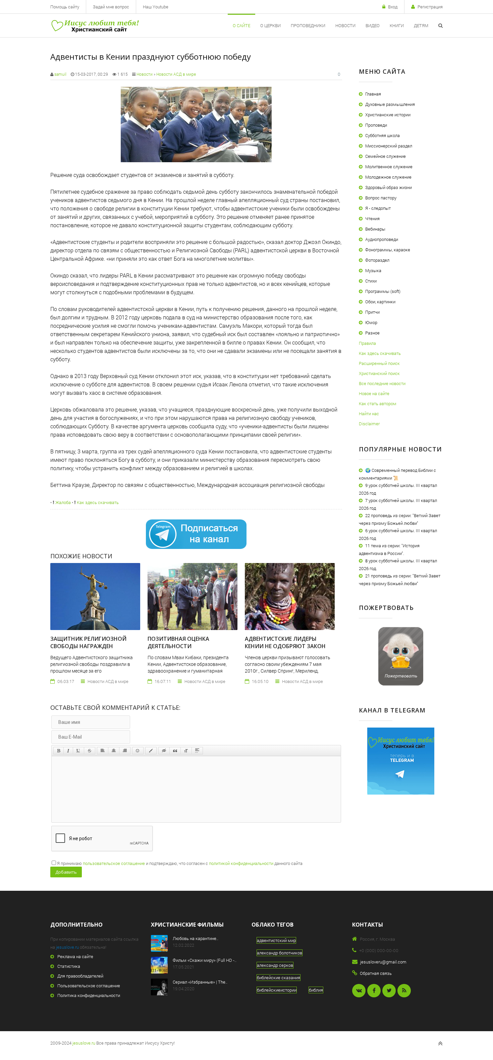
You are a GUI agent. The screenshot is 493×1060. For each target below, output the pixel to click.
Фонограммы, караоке (387, 250)
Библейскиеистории (276, 990)
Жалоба (62, 502)
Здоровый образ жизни (388, 187)
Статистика (68, 966)
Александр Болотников (279, 953)
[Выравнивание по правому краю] (124, 750)
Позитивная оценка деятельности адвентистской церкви (183, 646)
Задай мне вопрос (111, 7)
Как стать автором (377, 403)
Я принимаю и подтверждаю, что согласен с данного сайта (180, 863)
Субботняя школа (382, 135)
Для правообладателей (80, 976)
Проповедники (308, 25)
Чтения (372, 218)
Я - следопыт (378, 208)
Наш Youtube (155, 7)
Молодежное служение (388, 177)
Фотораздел (377, 260)
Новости (345, 25)
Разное (372, 333)
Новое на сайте (374, 393)
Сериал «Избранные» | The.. (200, 982)
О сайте (241, 25)
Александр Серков (275, 965)
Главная (373, 94)
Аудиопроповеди (381, 239)
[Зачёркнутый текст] (89, 750)
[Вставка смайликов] (138, 750)
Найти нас (369, 414)
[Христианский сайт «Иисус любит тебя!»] (94, 25)
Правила (367, 343)
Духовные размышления (390, 104)
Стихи (371, 281)
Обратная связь (376, 973)
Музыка (373, 270)
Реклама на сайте (75, 956)
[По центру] (113, 750)
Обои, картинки (380, 302)
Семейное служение (385, 156)
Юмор (371, 322)
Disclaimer (369, 424)
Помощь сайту (64, 7)
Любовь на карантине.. (195, 938)
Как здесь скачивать (97, 502)
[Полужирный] (58, 750)
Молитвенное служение (389, 167)
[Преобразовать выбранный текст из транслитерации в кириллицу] (186, 750)
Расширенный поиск (379, 363)
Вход (392, 7)
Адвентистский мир (276, 940)
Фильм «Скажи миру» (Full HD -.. (204, 960)
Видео (373, 25)
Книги (397, 25)
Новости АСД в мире (176, 74)
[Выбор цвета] (151, 750)
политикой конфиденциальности (241, 863)
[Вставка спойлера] (197, 750)
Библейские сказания (278, 978)
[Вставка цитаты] (175, 750)
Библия (316, 990)
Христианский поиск (379, 373)
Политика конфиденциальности (88, 995)
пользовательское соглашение (114, 863)
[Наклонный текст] (68, 750)
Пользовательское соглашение (88, 986)
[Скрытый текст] (164, 750)
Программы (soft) (382, 291)
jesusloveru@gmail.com (383, 962)
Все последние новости (382, 383)
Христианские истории (387, 115)
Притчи (372, 312)
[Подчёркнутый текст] (78, 750)
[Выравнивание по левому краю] (102, 750)
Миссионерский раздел (388, 146)
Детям (421, 25)
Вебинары (375, 229)
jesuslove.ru (67, 947)
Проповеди (376, 125)
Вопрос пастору (380, 198)
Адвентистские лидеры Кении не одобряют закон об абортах (285, 646)
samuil (60, 74)
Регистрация (430, 7)
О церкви (270, 25)
